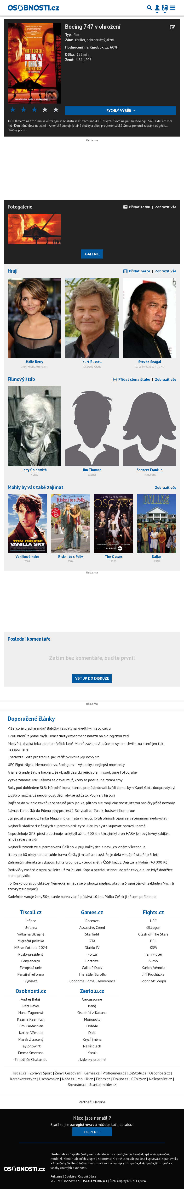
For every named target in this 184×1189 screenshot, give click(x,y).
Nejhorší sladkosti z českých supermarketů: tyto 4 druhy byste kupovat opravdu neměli (77, 825)
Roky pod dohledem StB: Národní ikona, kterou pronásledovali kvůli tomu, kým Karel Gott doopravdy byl (91, 787)
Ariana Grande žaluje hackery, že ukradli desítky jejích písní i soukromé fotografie (72, 772)
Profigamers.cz (114, 1073)
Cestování (73, 1073)
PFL (153, 940)
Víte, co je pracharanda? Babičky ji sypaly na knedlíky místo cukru (59, 728)
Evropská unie (31, 967)
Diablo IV (92, 947)
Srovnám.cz (77, 1084)
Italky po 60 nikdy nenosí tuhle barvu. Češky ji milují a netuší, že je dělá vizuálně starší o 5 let (83, 854)
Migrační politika (30, 940)
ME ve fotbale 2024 (30, 947)
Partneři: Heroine (92, 1102)
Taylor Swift (31, 1046)
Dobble (92, 1026)
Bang (92, 1005)
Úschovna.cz (49, 1078)
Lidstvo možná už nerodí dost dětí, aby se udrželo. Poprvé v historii (61, 795)
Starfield (92, 934)
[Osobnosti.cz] (33, 7)
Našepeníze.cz (160, 1078)
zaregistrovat (82, 1124)
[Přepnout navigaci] (157, 7)
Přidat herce (139, 271)
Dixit (92, 1032)
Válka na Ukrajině (30, 934)
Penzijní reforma (30, 974)
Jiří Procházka (153, 974)
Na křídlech (92, 1046)
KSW (153, 947)
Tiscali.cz (31, 912)
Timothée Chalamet (30, 1059)
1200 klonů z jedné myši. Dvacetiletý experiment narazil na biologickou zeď (68, 735)
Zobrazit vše (165, 206)
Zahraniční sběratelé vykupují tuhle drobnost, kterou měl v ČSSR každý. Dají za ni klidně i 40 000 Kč (87, 862)
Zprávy (34, 1073)
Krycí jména (92, 1039)
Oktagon (153, 927)
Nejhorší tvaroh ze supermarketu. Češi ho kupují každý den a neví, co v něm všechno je (76, 846)
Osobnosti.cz (31, 990)
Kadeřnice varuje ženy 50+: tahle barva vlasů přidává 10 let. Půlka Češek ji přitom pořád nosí (82, 896)
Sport (47, 1073)
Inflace (30, 920)
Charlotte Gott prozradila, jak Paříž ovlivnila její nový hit (53, 756)
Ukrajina (30, 927)
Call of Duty (92, 967)
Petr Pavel (30, 1005)
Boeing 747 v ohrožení (93, 26)
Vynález (30, 981)
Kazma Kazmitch (31, 1019)
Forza (92, 954)
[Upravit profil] (172, 27)
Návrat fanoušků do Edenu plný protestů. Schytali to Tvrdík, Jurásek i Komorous (72, 810)
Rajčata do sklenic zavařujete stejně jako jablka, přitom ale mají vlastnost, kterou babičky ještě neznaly (91, 802)
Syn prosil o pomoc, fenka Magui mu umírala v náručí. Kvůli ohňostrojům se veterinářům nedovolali (87, 818)
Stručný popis (17, 130)
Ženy (58, 1073)
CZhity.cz (138, 1078)
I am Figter (153, 954)
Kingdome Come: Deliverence (92, 981)
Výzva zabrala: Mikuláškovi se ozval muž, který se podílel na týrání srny (65, 779)
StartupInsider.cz (102, 1084)
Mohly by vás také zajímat (35, 487)
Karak (92, 1052)
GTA (92, 940)
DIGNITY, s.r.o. (137, 1181)
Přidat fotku (139, 206)
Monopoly (92, 1019)
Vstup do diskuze (92, 678)
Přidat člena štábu (133, 379)
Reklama (56, 1176)
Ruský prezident (30, 954)
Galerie (92, 254)
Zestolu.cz (92, 990)
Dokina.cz (120, 1078)
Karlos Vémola (153, 967)
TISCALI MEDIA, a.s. (94, 1181)
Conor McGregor (153, 981)
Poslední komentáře (29, 639)
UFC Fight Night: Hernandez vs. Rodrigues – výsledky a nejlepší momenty (66, 764)
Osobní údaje (87, 1176)
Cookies (70, 1176)
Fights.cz (153, 912)
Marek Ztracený (30, 1039)
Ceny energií (30, 960)
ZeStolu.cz (137, 1073)
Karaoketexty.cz (23, 1078)
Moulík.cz (85, 1078)
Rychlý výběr (119, 110)
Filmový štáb (21, 379)
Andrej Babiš (30, 999)
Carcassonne (92, 999)
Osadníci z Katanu (92, 1012)
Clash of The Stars (153, 934)
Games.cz (92, 912)
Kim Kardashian (30, 1026)
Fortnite (92, 960)
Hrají (13, 271)
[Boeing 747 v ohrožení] (34, 63)
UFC (153, 920)
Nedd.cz (68, 1078)
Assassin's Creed (92, 927)
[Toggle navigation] (172, 7)
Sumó (153, 960)
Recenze (92, 920)
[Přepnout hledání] (149, 7)
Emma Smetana (31, 1052)
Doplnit (92, 1131)
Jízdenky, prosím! (92, 1059)
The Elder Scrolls (92, 974)
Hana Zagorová (30, 1012)
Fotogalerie (20, 207)
